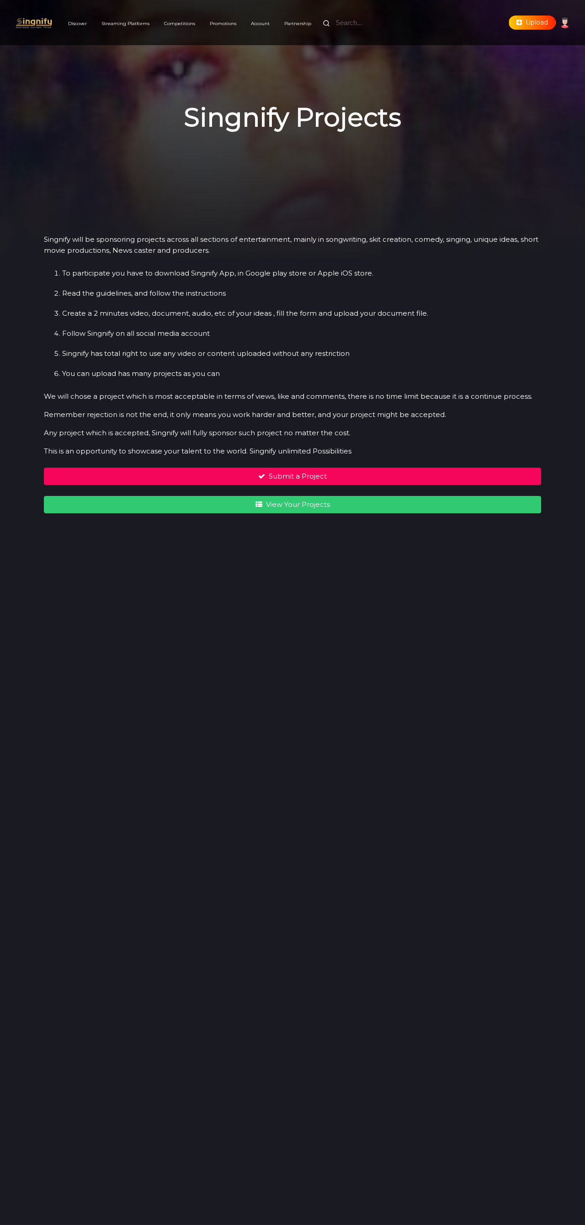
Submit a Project (296, 476)
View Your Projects (296, 504)
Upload (535, 22)
